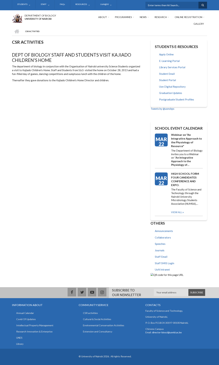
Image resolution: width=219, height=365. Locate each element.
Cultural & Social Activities (97, 319)
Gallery (199, 23)
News (143, 17)
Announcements (164, 230)
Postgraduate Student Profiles (176, 99)
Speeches (160, 243)
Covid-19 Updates (26, 319)
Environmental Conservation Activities (103, 325)
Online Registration (188, 17)
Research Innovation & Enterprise (34, 331)
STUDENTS (22, 4)
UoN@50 (104, 4)
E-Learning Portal (169, 60)
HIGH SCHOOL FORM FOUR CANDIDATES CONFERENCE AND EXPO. (185, 179)
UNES (19, 337)
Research (160, 17)
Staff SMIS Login (164, 263)
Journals (159, 250)
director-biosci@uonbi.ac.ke (167, 332)
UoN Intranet (162, 269)
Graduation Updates (170, 92)
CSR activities (90, 313)
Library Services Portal (172, 67)
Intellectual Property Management (34, 325)
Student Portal (167, 80)
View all (176, 212)
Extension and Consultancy (97, 331)
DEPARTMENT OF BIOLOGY (40, 15)
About (102, 17)
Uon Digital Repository (172, 86)
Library (19, 343)
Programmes (123, 17)
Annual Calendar (25, 313)
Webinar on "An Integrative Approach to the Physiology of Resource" (186, 140)
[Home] (17, 17)
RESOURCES (81, 4)
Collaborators (163, 237)
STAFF (44, 4)
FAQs (62, 4)
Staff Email (161, 256)
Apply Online (166, 54)
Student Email (167, 73)
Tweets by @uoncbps (162, 108)
